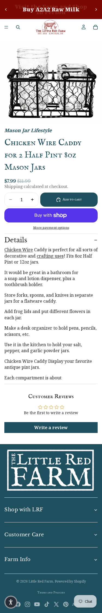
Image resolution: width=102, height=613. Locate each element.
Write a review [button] (51, 428)
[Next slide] (96, 10)
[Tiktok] (47, 604)
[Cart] (95, 27)
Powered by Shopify (70, 581)
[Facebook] (18, 604)
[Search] (18, 27)
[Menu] (6, 27)
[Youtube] (37, 604)
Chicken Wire (18, 250)
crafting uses (50, 256)
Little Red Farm (41, 581)
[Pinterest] (66, 604)
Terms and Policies (51, 592)
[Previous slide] (6, 10)
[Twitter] (56, 604)
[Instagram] (27, 604)
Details (15, 240)
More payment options (51, 227)
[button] (10, 602)
